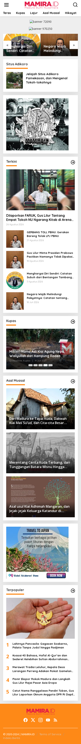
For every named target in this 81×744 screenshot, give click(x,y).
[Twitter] (33, 720)
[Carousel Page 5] (50, 365)
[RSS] (55, 720)
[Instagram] (40, 720)
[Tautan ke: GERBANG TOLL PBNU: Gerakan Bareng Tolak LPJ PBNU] (15, 238)
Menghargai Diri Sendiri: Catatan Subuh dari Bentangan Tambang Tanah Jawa (19, 48)
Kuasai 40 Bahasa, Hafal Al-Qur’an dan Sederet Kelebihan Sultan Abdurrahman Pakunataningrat (40, 657)
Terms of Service (50, 734)
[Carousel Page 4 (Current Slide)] (45, 365)
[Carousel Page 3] (40, 365)
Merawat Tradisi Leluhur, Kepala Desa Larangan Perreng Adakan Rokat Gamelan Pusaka (41, 669)
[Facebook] (25, 720)
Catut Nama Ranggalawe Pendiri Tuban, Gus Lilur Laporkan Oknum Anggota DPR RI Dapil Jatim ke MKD (43, 692)
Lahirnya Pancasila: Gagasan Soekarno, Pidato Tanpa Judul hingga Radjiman (40, 645)
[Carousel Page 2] (35, 365)
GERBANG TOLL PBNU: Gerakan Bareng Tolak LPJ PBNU (48, 234)
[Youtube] (48, 720)
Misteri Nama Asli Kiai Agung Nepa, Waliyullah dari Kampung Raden (37, 353)
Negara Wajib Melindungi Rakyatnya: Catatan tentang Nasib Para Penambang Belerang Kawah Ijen (57, 48)
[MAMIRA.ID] (41, 4)
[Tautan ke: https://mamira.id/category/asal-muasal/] (72, 381)
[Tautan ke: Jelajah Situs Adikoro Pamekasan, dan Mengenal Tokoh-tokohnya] (14, 80)
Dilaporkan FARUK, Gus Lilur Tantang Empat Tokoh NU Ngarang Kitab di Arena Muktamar (38, 217)
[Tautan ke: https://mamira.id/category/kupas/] (72, 321)
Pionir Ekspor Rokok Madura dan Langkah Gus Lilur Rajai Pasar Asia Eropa (41, 680)
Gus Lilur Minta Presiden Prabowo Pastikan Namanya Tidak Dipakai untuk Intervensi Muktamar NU (50, 254)
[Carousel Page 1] (30, 365)
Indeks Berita (11, 738)
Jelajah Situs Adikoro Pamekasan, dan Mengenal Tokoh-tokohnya (47, 78)
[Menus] (6, 5)
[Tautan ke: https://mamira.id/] (72, 162)
